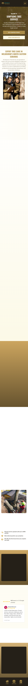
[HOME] (7, 681)
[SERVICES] (14, 681)
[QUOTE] (20, 681)
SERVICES (14, 683)
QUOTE (20, 683)
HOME (7, 683)
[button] (25, 3)
